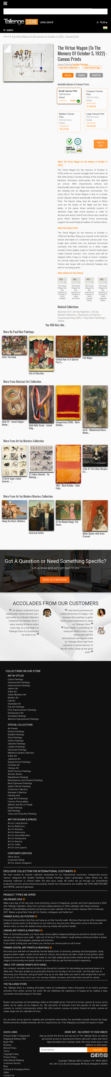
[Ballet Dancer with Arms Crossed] (95, 515)
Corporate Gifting (16, 860)
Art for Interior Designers (20, 863)
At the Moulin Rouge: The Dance (67, 523)
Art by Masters (81, 311)
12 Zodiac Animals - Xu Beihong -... (39, 476)
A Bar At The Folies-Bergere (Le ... (95, 470)
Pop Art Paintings (16, 707)
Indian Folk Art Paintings (19, 786)
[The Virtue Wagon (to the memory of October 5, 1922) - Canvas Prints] (28, 63)
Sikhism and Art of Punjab (20, 804)
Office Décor (14, 857)
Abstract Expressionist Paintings (23, 719)
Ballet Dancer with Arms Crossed (93, 535)
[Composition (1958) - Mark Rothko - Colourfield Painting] (68, 402)
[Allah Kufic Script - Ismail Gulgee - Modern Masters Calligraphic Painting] (41, 404)
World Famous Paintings (19, 771)
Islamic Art (13, 688)
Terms (6, 1051)
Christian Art (14, 765)
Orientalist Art (14, 703)
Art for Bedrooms (16, 826)
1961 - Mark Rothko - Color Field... (68, 487)
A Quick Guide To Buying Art (16, 1035)
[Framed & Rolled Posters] (36, 916)
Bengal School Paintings (19, 762)
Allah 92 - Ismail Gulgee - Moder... (13, 423)
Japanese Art (14, 759)
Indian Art (12, 691)
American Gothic (36, 533)
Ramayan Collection (17, 792)
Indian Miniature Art (17, 694)
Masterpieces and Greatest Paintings (25, 780)
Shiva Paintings (15, 737)
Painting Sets (14, 795)
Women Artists (15, 774)
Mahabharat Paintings (18, 777)
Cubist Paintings (15, 679)
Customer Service (12, 1063)
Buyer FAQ (8, 1042)
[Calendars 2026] (24, 899)
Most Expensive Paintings (20, 783)
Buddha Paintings (16, 734)
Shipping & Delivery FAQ (14, 1039)
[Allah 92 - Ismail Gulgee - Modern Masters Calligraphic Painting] (14, 402)
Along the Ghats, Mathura (13, 521)
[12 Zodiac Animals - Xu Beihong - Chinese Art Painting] (41, 458)
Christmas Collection (18, 789)
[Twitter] (93, 1056)
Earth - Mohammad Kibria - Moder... (95, 431)
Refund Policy (9, 1048)
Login (42, 22)
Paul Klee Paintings (94, 317)
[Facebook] (97, 1056)
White (61, 320)
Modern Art (13, 697)
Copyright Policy (11, 1054)
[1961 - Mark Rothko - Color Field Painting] (68, 464)
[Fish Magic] (95, 345)
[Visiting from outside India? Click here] (75, 871)
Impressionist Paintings (19, 685)
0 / (101, 22)
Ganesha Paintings (16, 743)
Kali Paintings (14, 810)
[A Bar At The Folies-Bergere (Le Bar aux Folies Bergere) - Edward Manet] (95, 455)
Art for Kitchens (15, 829)
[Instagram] (101, 1056)
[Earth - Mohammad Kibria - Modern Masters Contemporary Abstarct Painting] (95, 406)
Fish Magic (87, 358)
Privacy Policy (9, 1057)
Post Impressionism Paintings (22, 710)
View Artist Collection (68, 67)
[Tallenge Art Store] (21, 22)
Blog (5, 1066)
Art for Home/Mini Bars (19, 835)
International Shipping (13, 1060)
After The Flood (9, 357)
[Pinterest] (106, 1056)
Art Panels (13, 728)
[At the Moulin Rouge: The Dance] (68, 509)
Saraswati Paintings (17, 749)
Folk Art (11, 700)
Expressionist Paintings (19, 682)
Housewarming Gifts (70, 317)
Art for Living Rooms (18, 823)
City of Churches (36, 373)
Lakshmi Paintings (16, 746)
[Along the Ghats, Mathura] (14, 509)
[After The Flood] (14, 345)
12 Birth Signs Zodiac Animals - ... (11, 480)
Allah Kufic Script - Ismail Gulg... (40, 427)
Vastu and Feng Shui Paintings (22, 813)
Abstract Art (64, 311)
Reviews (7, 1045)
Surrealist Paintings (17, 716)
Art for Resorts (15, 841)
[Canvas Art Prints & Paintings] (41, 930)
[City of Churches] (41, 353)
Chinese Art (13, 768)
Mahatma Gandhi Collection (21, 753)
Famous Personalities (18, 801)
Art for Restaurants (17, 838)
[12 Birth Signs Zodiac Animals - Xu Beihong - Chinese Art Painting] (14, 460)
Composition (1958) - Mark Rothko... (67, 423)
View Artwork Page (92, 67)
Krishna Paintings (16, 731)
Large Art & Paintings (18, 798)
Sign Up (50, 22)
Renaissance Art (15, 713)
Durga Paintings (15, 807)
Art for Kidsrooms (16, 832)
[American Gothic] (41, 515)
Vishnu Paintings (16, 740)
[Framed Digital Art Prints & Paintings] (51, 947)
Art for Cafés (14, 844)
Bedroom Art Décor (89, 314)
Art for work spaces (17, 847)
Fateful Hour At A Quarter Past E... (67, 361)
